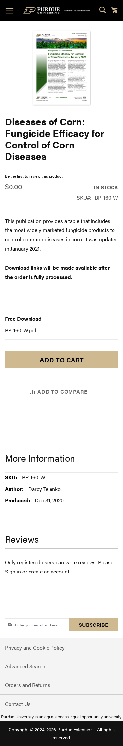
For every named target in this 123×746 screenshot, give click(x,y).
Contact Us (18, 703)
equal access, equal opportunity (73, 716)
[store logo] (57, 10)
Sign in (13, 571)
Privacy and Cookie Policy (35, 647)
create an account (49, 571)
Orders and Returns (27, 685)
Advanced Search (25, 666)
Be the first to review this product (34, 176)
